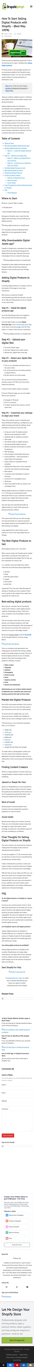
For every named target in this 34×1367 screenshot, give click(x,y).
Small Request (12, 193)
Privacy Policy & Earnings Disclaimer (17, 1357)
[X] (17, 1287)
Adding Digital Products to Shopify (16, 148)
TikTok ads (8, 732)
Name (4, 1085)
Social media (11, 183)
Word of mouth (12, 180)
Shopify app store (22, 324)
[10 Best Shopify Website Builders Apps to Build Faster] (17, 1006)
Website (4, 1101)
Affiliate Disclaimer (12, 1355)
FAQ (6, 190)
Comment (5, 1109)
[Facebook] (27, 1287)
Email (4, 1093)
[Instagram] (6, 1287)
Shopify (19, 34)
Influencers (8, 745)
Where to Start (9, 143)
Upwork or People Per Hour (16, 178)
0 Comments (8, 36)
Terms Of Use (17, 1360)
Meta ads (7, 740)
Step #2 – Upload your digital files (16, 156)
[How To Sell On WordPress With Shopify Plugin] (17, 1031)
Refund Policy (24, 1355)
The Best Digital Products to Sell (15, 168)
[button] (31, 6)
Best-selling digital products (14, 170)
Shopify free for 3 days (15, 978)
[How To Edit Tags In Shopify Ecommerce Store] (17, 1048)
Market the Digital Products (13, 173)
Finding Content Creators (13, 175)
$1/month (28, 635)
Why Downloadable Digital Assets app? (17, 146)
